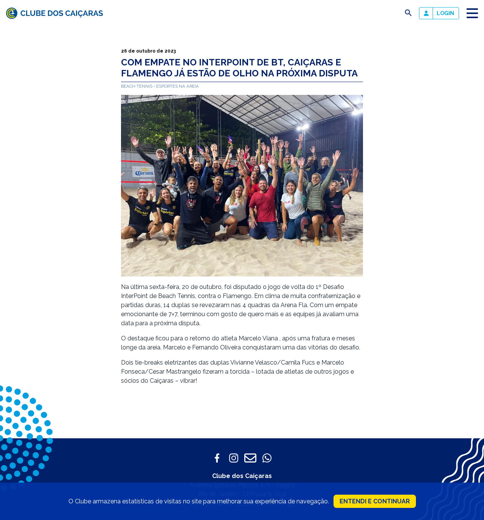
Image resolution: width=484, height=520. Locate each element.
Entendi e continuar (375, 501)
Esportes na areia (177, 86)
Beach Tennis (137, 86)
